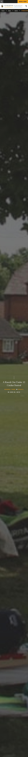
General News (10, 389)
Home (3, 10)
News (9, 10)
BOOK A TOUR (22, 1)
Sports (16, 10)
